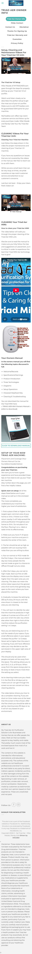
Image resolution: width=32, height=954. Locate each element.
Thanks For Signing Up (17, 31)
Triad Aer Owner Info (16, 19)
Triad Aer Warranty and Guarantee (17, 37)
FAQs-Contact (17, 23)
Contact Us (10, 27)
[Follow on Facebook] (14, 804)
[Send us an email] (18, 804)
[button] (2, 3)
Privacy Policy (17, 43)
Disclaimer (24, 27)
